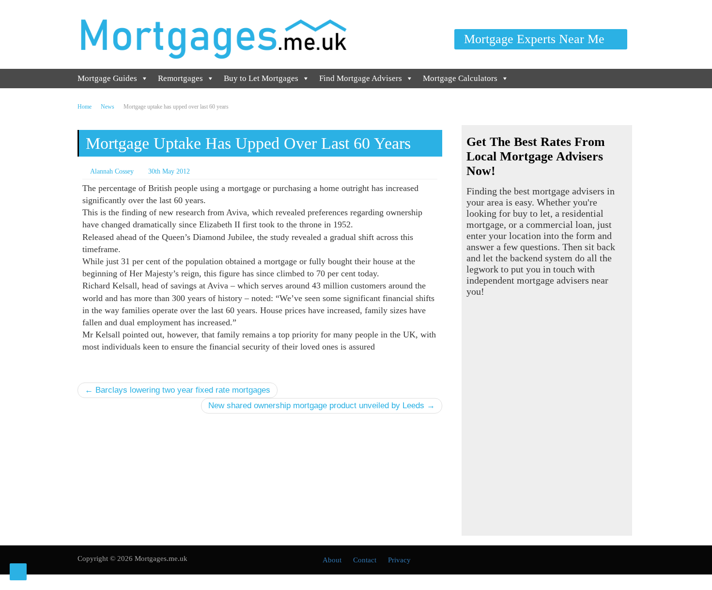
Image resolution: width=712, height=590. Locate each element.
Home (84, 106)
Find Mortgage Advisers (360, 78)
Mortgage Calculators (460, 78)
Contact (364, 560)
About (332, 560)
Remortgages (180, 78)
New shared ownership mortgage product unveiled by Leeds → (321, 405)
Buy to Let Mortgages (261, 78)
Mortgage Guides (107, 78)
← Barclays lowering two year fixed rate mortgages (177, 390)
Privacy (399, 560)
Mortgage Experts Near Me (536, 39)
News (107, 106)
